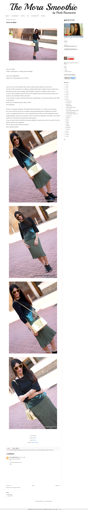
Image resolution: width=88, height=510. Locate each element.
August (67, 117)
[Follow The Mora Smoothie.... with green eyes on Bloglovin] (70, 79)
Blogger (50, 501)
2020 (66, 92)
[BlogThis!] (14, 448)
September (68, 115)
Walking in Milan (69, 105)
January (67, 129)
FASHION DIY (14, 16)
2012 (66, 136)
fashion (11, 449)
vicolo (52, 449)
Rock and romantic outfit (70, 107)
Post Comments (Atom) (15, 487)
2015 (66, 131)
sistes (38, 449)
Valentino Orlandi (34, 442)
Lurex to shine (68, 108)
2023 (66, 89)
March (67, 125)
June (67, 120)
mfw (25, 449)
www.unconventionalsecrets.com (15, 462)
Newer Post (9, 485)
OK (59, 509)
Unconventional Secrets (14, 457)
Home (33, 485)
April (67, 124)
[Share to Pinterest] (18, 448)
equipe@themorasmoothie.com (70, 49)
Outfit (29, 449)
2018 (66, 96)
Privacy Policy (9, 494)
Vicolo (34, 440)
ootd (27, 449)
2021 (66, 91)
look (23, 449)
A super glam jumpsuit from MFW (72, 110)
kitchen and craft (68, 71)
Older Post (57, 485)
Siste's (35, 437)
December (68, 100)
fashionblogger (19, 449)
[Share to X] (15, 448)
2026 (66, 84)
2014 (66, 132)
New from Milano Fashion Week (72, 113)
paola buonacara (33, 449)
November (68, 102)
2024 (66, 87)
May (67, 122)
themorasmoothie (42, 449)
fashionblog (15, 449)
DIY (65, 68)
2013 (66, 134)
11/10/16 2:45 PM (22, 457)
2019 (66, 94)
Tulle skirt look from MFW (71, 112)
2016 (66, 99)
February (68, 127)
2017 (66, 97)
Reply (10, 464)
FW (28, 16)
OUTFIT (23, 16)
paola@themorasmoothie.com (70, 46)
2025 (66, 86)
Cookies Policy (10, 495)
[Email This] (12, 448)
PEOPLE (43, 16)
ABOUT (7, 16)
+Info (57, 509)
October (67, 104)
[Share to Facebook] (16, 448)
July (67, 119)
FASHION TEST (35, 16)
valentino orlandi (48, 449)
